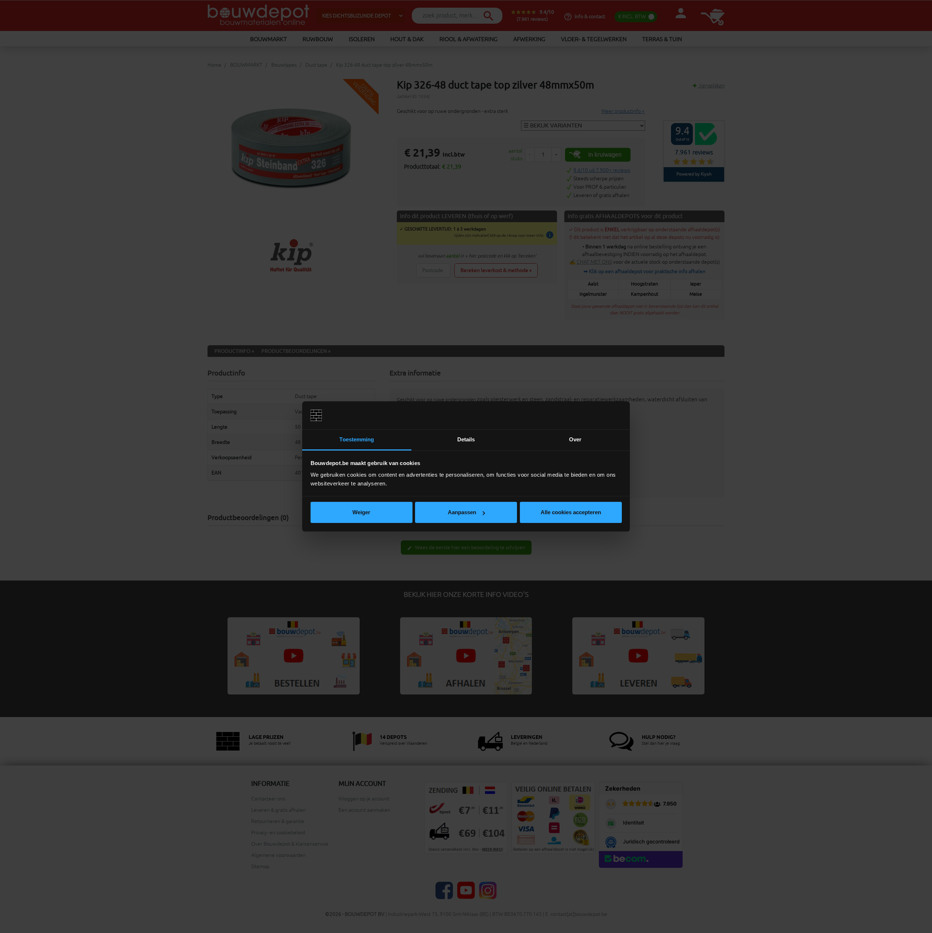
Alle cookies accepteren (571, 512)
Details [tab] (466, 439)
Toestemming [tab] (356, 439)
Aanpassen (462, 512)
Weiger (361, 512)
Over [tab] (575, 439)
